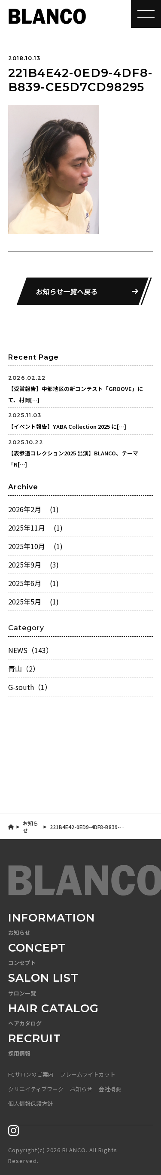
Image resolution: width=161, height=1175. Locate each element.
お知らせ (30, 826)
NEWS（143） (30, 650)
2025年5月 (33, 601)
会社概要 (110, 1089)
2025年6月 (33, 583)
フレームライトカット (87, 1074)
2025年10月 (35, 546)
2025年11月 (35, 527)
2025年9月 (33, 564)
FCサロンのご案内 (31, 1074)
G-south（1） (30, 687)
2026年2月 (33, 509)
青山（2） (23, 668)
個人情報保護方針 (30, 1103)
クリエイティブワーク (36, 1089)
